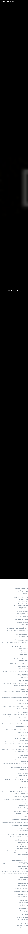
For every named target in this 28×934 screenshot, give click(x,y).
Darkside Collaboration (8, 1)
